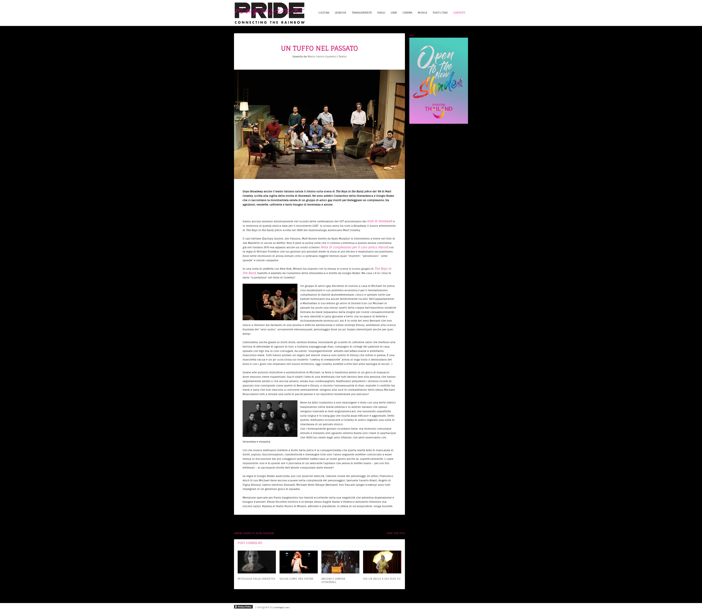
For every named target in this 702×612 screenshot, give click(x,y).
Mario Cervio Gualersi (321, 56)
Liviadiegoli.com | (282, 607)
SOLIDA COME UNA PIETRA (296, 578)
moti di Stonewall (379, 221)
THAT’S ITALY (440, 12)
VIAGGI (381, 12)
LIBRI (394, 12)
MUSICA (422, 12)
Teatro (342, 56)
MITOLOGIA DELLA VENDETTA (256, 578)
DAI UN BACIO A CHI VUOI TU (381, 578)
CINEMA (407, 12)
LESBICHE (340, 12)
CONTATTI (459, 12)
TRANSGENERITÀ (362, 12)
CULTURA (323, 12)
